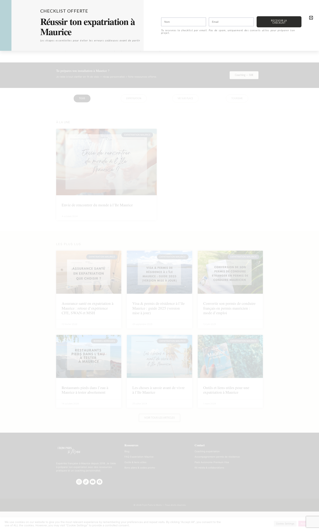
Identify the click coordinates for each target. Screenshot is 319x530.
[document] (159, 265)
